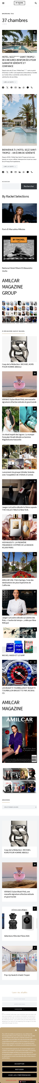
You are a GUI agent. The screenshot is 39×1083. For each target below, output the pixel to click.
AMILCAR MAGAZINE (12, 705)
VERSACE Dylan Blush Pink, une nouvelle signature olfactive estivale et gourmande (19, 400)
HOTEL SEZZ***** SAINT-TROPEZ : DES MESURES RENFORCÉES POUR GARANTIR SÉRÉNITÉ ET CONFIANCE (19, 61)
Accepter (19, 1064)
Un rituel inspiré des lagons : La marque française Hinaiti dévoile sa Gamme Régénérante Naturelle (18, 437)
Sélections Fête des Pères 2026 (16, 936)
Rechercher (6, 181)
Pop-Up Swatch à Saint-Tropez (17, 975)
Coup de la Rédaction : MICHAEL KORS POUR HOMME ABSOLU (18, 365)
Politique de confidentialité (25, 1080)
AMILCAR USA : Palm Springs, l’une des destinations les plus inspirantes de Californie (17, 582)
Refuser (19, 1069)
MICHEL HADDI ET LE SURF (13, 655)
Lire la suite (9, 82)
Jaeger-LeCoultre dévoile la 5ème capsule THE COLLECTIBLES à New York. (19, 508)
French (23, 1081)
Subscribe (18, 1009)
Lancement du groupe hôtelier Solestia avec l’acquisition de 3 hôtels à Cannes (18, 473)
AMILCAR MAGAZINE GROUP (12, 286)
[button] (36, 1030)
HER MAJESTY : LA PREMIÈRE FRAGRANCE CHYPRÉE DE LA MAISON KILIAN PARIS (17, 545)
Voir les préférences (19, 1075)
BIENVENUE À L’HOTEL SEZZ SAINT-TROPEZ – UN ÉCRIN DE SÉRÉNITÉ (19, 151)
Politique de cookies (11, 1080)
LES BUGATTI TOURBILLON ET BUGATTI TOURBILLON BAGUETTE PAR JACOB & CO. (19, 690)
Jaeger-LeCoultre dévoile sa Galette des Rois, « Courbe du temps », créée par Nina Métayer (19, 620)
